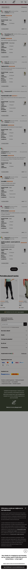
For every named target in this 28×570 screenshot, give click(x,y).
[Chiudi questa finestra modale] (25, 551)
